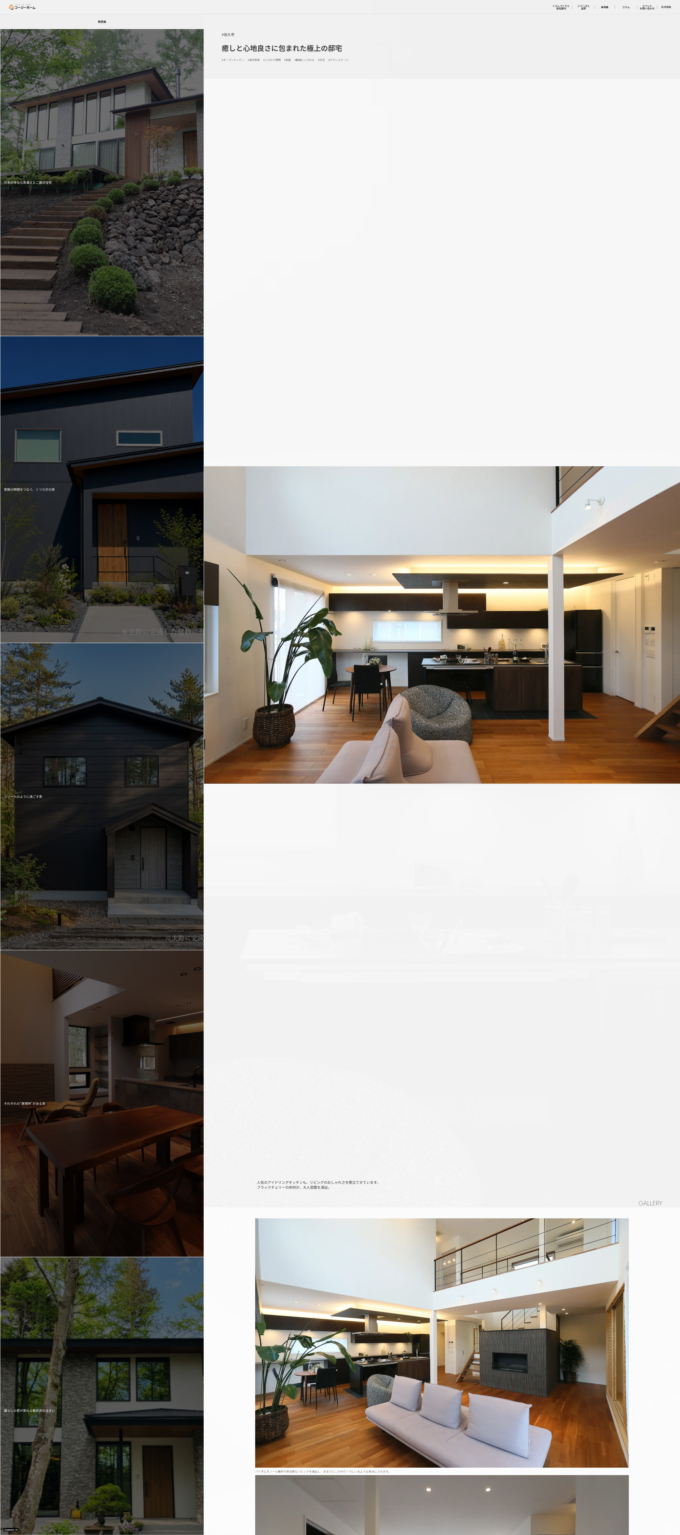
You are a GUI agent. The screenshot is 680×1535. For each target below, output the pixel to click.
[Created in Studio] (11, 1529)
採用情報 (666, 7)
